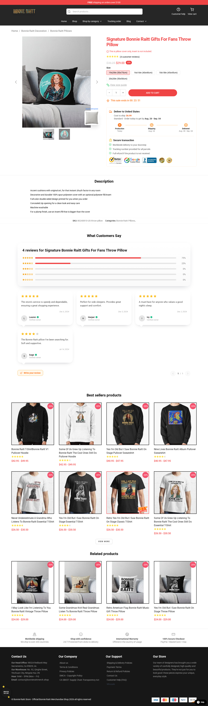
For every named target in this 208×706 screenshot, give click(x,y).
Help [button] (202, 702)
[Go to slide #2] (64, 134)
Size (108, 68)
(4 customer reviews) (130, 57)
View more (104, 541)
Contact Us (112, 675)
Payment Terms (114, 667)
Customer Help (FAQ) (117, 680)
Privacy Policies (67, 671)
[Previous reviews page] (173, 373)
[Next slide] (97, 82)
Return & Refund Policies (118, 671)
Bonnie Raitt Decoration (34, 30)
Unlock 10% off (6, 692)
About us (64, 663)
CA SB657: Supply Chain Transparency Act (79, 680)
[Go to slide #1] (48, 134)
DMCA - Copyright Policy (71, 675)
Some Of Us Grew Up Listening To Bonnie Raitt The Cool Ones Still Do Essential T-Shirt (173, 522)
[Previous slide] (16, 82)
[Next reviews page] (187, 373)
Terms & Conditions (69, 667)
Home (14, 30)
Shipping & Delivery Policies (119, 663)
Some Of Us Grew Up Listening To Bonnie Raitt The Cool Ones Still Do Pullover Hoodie (78, 453)
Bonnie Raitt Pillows (61, 30)
